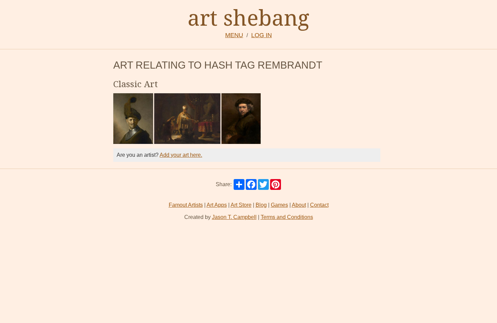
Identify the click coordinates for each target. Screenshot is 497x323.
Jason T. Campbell (234, 217)
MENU (234, 35)
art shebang (248, 17)
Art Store (241, 205)
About (299, 205)
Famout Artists (186, 205)
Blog (261, 205)
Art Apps (217, 205)
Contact (319, 205)
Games (279, 205)
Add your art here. (181, 155)
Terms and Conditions (287, 217)
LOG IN (261, 35)
